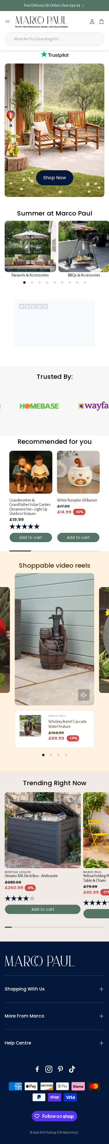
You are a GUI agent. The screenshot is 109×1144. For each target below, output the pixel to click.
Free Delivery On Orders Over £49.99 (52, 5)
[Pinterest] (60, 1069)
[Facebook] (37, 1069)
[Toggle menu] (7, 21)
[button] (54, 989)
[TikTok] (72, 1069)
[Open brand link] (68, 406)
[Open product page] (30, 246)
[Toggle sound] (84, 695)
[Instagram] (48, 1069)
